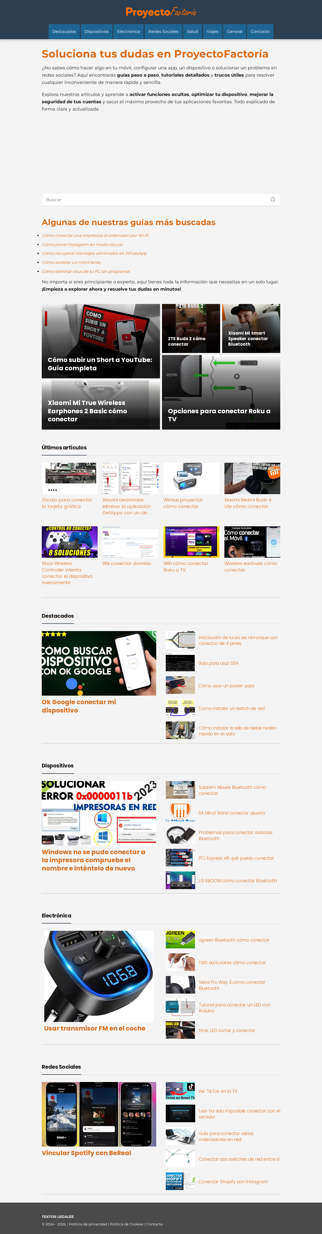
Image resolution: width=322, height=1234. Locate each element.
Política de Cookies (127, 1224)
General (234, 31)
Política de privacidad (88, 1224)
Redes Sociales (163, 31)
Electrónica (128, 31)
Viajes (212, 31)
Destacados (64, 31)
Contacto (260, 31)
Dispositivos (97, 31)
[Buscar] (271, 198)
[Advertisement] (161, 153)
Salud (192, 31)
